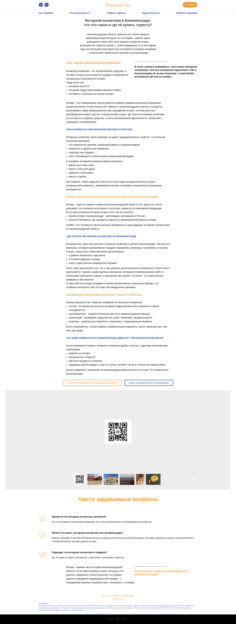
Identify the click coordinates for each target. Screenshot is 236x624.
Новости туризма (186, 13)
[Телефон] (47, 5)
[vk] (41, 5)
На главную (46, 13)
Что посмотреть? (79, 13)
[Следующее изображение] (194, 479)
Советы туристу (116, 13)
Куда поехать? (151, 13)
